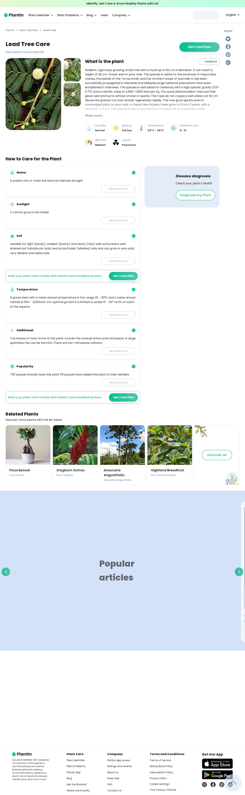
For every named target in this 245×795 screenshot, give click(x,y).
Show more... (94, 115)
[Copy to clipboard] (228, 62)
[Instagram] (204, 784)
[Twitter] (228, 38)
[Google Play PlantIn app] (217, 774)
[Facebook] (228, 46)
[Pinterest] (228, 54)
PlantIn (10, 30)
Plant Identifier (28, 30)
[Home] (13, 15)
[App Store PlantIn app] (217, 763)
